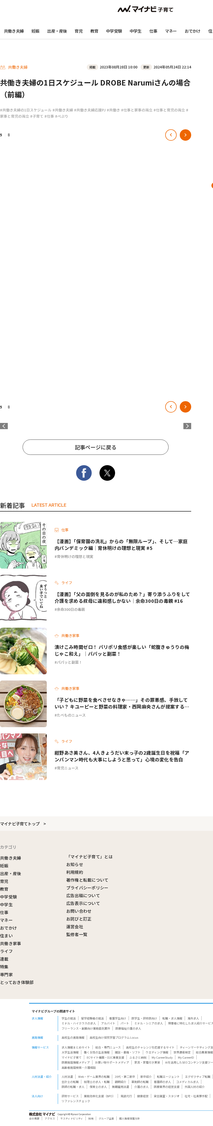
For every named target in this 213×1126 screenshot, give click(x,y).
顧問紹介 (120, 1082)
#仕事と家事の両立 (136, 109)
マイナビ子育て (72, 1057)
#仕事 (49, 116)
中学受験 (114, 31)
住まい (6, 935)
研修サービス (70, 1096)
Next (187, 426)
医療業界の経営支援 (166, 1087)
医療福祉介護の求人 (128, 1028)
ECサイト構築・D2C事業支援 (105, 1057)
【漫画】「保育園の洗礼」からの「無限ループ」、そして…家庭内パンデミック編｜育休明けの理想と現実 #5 (121, 544)
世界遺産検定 (182, 1052)
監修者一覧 (77, 934)
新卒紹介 (146, 1076)
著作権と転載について (87, 880)
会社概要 (34, 1118)
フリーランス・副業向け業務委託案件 (86, 1028)
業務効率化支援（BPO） (99, 1096)
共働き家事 (10, 943)
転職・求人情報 (172, 1018)
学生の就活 (69, 1018)
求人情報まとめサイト (76, 1047)
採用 (91, 1118)
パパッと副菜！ (69, 662)
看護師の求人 (162, 1082)
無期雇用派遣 (120, 1087)
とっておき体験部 (17, 982)
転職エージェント (168, 1076)
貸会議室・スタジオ (166, 1096)
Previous (4, 426)
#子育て (36, 116)
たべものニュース (71, 715)
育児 (78, 31)
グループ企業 (106, 1118)
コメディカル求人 (187, 1082)
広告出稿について (83, 895)
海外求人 (193, 1018)
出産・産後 (57, 31)
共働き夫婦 (14, 31)
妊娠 (35, 31)
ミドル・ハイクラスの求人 (79, 1023)
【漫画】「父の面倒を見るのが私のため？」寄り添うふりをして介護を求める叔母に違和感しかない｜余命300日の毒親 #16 (122, 597)
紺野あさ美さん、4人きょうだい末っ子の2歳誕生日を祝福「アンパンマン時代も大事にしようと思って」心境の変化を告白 (122, 756)
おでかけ (193, 31)
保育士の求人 (98, 1087)
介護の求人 (141, 1087)
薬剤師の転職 (140, 1082)
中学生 (136, 31)
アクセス (50, 1118)
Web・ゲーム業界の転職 (94, 1076)
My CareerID (186, 1057)
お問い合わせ (79, 911)
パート (125, 1023)
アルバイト (108, 1023)
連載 (4, 959)
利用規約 (74, 872)
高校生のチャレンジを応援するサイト (150, 1047)
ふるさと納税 (138, 1057)
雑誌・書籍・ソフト (128, 1052)
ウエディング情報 (157, 1052)
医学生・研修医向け (144, 1018)
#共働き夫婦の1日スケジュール (25, 109)
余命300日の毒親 (71, 609)
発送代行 (126, 1096)
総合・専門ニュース (108, 1047)
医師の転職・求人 (73, 1087)
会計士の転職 (70, 1082)
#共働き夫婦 (62, 109)
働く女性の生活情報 (97, 1052)
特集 (4, 967)
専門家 (6, 974)
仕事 (153, 31)
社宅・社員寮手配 (196, 1096)
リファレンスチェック (76, 1101)
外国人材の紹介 (195, 1087)
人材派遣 (67, 1076)
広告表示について (83, 903)
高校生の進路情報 (73, 1037)
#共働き (113, 109)
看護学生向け (117, 1018)
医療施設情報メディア (76, 1062)
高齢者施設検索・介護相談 (79, 1067)
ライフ (6, 951)
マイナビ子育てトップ (19, 823)
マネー (171, 31)
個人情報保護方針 (129, 1118)
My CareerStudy (162, 1057)
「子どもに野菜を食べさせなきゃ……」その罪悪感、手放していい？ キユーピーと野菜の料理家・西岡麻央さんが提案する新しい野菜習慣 (122, 703)
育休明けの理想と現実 (75, 556)
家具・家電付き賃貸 (147, 1062)
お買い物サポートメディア (112, 1062)
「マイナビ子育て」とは (89, 856)
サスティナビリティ (71, 1118)
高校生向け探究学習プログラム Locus (114, 1037)
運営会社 (74, 926)
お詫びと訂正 (79, 919)
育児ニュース (67, 767)
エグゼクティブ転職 (197, 1076)
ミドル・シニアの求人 (148, 1023)
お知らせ (74, 864)
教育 (94, 31)
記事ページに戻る (95, 447)
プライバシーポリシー (87, 887)
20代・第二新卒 (125, 1076)
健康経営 (143, 1096)
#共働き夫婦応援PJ (90, 109)
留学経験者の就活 (92, 1018)
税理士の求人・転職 (97, 1082)
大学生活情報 (70, 1052)
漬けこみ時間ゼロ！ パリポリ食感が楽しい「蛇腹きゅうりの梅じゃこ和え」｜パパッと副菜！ (122, 650)
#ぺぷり (61, 116)
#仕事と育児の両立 (169, 109)
